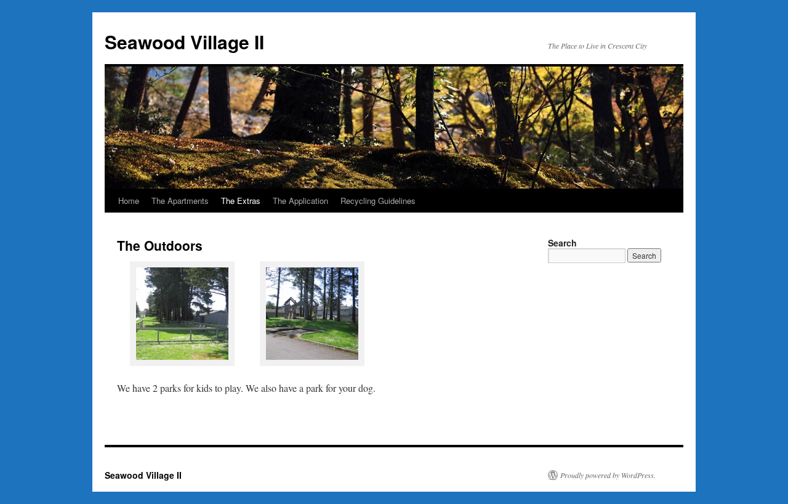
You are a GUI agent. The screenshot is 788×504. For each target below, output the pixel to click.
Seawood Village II (184, 41)
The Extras (240, 200)
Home (128, 200)
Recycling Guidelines (378, 200)
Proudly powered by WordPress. (608, 475)
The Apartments (180, 200)
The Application (300, 200)
